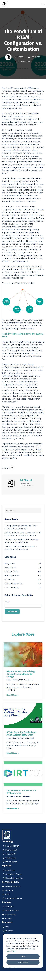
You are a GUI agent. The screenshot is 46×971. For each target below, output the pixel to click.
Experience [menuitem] (10, 870)
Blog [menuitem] (7, 927)
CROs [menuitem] (7, 894)
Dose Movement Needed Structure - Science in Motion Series (22, 541)
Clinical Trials (23, 571)
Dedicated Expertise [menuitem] (14, 878)
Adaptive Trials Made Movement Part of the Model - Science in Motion (23, 534)
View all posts (26, 485)
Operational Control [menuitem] (13, 874)
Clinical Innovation (23, 583)
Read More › (12, 695)
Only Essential (23, 962)
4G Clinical (18, 57)
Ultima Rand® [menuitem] (11, 862)
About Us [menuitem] (9, 907)
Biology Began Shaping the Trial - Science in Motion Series (21, 527)
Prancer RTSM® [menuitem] (12, 846)
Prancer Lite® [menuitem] (11, 850)
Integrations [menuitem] (10, 858)
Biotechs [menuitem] (9, 890)
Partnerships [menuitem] (10, 915)
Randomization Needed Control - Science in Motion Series (21, 548)
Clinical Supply (23, 587)
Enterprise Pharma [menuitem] (13, 898)
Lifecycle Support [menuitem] (13, 886)
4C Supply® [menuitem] (10, 854)
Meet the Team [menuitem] (12, 911)
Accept (23, 956)
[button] (43, 4)
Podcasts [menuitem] (9, 931)
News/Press (23, 567)
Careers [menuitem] (8, 918)
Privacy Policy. (11, 951)
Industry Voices (23, 575)
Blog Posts (23, 563)
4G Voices (23, 579)
